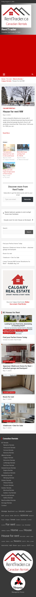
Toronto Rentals (8, 485)
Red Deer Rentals (8, 465)
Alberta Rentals (8, 330)
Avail (16, 511)
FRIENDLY (18, 525)
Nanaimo (17, 541)
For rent (10, 524)
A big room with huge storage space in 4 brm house (9, 171)
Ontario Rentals (6, 480)
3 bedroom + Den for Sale (11, 257)
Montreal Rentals (8, 490)
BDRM (11, 515)
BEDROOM (24, 515)
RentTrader (8, 29)
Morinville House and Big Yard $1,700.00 (22, 154)
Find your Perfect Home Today (12, 243)
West (32, 545)
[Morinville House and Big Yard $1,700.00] (23, 147)
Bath (2, 515)
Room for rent (7, 253)
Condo (18, 519)
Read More (6, 133)
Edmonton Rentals (9, 460)
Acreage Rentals (6, 503)
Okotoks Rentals (9, 332)
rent (10, 545)
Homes (21, 530)
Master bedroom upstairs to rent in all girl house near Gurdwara (18, 213)
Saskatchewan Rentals (8, 468)
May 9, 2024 (6, 115)
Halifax (8, 530)
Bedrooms (31, 515)
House (28, 530)
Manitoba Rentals (6, 475)
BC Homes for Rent (11, 312)
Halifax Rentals (8, 498)
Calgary (7, 519)
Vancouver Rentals (9, 447)
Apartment (11, 511)
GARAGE (3, 530)
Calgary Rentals (9, 108)
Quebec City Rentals (9, 493)
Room (15, 545)
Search (5, 228)
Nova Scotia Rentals (7, 495)
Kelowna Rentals (8, 453)
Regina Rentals (8, 470)
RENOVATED (4, 545)
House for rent (10, 535)
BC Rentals (4, 443)
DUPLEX (29, 519)
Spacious (24, 545)
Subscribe (27, 199)
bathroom (7, 515)
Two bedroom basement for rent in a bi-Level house (8, 154)
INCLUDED (22, 536)
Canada (12, 519)
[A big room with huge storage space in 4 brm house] (9, 165)
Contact (4, 505)
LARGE (27, 536)
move (11, 541)
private (32, 541)
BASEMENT (29, 511)
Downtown (23, 519)
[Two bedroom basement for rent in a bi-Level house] (9, 147)
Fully (23, 525)
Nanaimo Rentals (8, 445)
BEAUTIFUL (17, 515)
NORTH (24, 541)
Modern (8, 541)
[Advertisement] (18, 53)
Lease (31, 536)
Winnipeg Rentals (8, 478)
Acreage (4, 511)
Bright (2, 519)
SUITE (29, 545)
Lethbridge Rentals (9, 463)
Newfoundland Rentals (8, 500)
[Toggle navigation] (4, 74)
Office (28, 541)
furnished (27, 525)
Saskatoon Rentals (9, 473)
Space (19, 545)
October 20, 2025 (8, 340)
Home (14, 530)
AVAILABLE (22, 511)
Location (3, 541)
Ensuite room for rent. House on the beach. (17, 220)
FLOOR (3, 525)
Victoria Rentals (8, 450)
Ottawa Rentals (8, 483)
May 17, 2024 (7, 370)
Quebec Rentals (6, 488)
